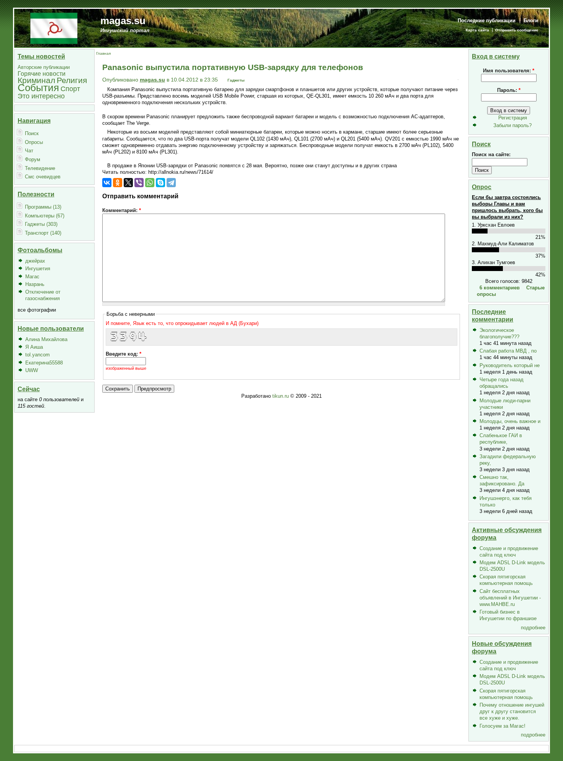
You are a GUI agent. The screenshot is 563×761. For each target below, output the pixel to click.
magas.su (123, 20)
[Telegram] (171, 182)
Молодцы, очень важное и (510, 421)
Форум (32, 159)
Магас (32, 276)
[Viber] (139, 182)
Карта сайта (477, 30)
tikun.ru (280, 396)
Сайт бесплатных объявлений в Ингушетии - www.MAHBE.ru (510, 597)
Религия (72, 80)
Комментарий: (121, 210)
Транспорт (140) (43, 233)
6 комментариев (500, 288)
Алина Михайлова (46, 339)
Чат (29, 151)
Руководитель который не (510, 365)
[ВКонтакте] (106, 182)
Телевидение (40, 168)
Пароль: (508, 90)
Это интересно (41, 96)
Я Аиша (34, 347)
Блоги (531, 20)
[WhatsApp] (149, 182)
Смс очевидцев (43, 177)
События (38, 87)
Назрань (34, 284)
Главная (103, 53)
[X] (128, 182)
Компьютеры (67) (44, 216)
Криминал (36, 80)
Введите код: (123, 354)
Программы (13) (43, 207)
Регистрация (512, 118)
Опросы (34, 142)
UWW (31, 370)
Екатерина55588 (44, 363)
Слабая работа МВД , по (508, 351)
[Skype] (160, 182)
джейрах (35, 261)
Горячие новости (41, 73)
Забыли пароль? (512, 125)
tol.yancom (37, 355)
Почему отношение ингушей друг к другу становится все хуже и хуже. (512, 711)
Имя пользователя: (508, 70)
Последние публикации (487, 20)
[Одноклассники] (117, 182)
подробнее (533, 627)
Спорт (70, 89)
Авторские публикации (44, 67)
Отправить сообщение (516, 30)
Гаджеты (236, 80)
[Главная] (53, 28)
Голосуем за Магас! (502, 726)
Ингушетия (37, 268)
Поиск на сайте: (491, 154)
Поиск (32, 133)
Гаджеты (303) (41, 224)
